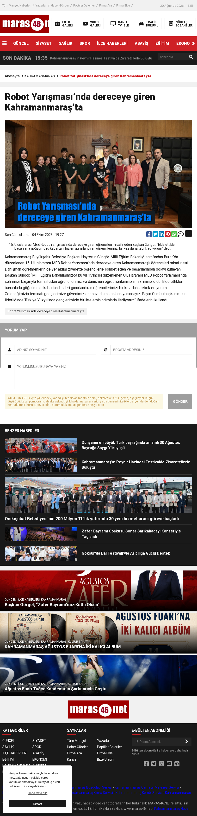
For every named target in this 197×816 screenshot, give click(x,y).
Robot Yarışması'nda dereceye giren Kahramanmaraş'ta (46, 311)
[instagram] (161, 764)
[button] (193, 43)
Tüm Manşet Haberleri (16, 5)
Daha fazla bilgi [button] (38, 793)
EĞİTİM (162, 43)
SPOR (85, 43)
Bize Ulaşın (105, 759)
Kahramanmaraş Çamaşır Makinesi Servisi (147, 787)
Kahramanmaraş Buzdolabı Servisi (86, 787)
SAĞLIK (65, 43)
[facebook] (149, 235)
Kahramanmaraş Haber (172, 808)
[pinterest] (168, 235)
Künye (71, 759)
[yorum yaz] (181, 235)
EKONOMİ (39, 759)
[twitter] (156, 235)
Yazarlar (41, 5)
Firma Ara (105, 5)
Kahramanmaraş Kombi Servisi (139, 793)
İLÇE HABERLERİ (112, 43)
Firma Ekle (123, 5)
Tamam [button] (37, 803)
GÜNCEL (21, 43)
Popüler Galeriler (84, 5)
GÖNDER (180, 401)
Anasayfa (12, 76)
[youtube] (169, 764)
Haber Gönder (60, 5)
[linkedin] (162, 235)
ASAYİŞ (141, 43)
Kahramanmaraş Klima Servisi (90, 793)
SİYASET (44, 43)
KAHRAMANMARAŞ (40, 76)
